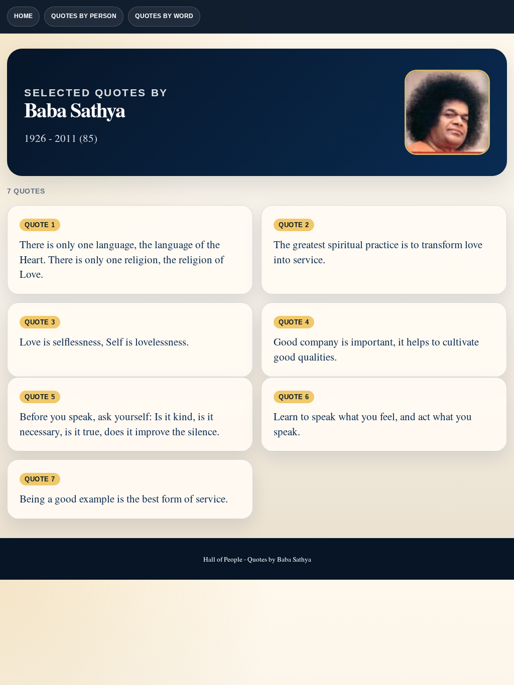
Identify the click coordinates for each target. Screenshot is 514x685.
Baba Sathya (74, 109)
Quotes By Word (164, 16)
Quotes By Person (83, 16)
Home (23, 16)
